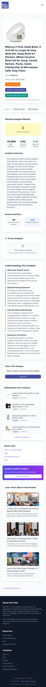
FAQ (4, 641)
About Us (6, 654)
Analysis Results (19, 109)
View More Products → (23, 437)
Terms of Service (8, 666)
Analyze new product (12, 588)
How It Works (7, 635)
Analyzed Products (9, 644)
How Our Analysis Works (13, 450)
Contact (5, 660)
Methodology (33, 109)
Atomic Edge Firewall (28, 681)
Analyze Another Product (16, 90)
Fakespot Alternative (10, 669)
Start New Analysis (23, 476)
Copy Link (23, 377)
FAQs (6, 453)
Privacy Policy (7, 663)
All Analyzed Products (12, 457)
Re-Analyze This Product (17, 95)
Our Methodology (9, 638)
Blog (5, 460)
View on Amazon (13, 84)
